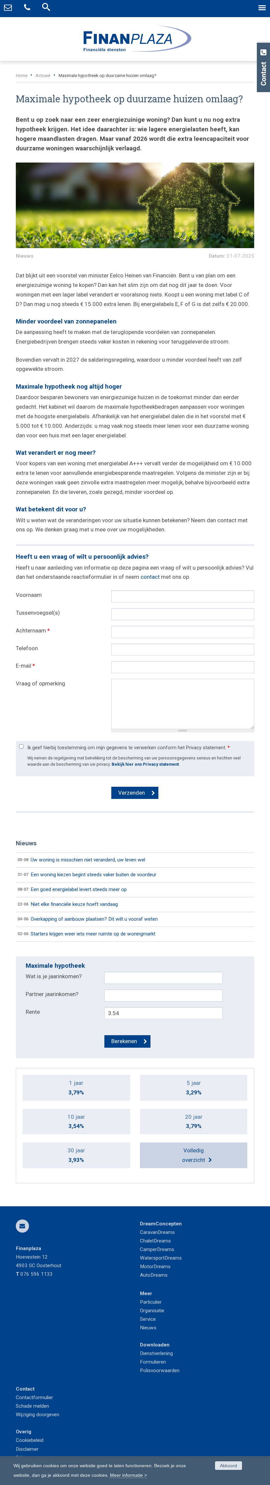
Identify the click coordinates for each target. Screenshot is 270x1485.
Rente (33, 1012)
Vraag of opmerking (40, 683)
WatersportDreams (161, 1258)
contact (150, 577)
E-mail (25, 665)
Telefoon (27, 648)
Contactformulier (34, 1397)
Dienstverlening (156, 1353)
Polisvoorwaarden (159, 1370)
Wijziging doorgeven (37, 1415)
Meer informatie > (128, 1475)
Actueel (43, 75)
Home (21, 75)
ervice (149, 1319)
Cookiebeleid (29, 1440)
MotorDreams (155, 1266)
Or (142, 1311)
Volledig (193, 1155)
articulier (152, 1302)
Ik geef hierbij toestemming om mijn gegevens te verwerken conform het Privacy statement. (128, 748)
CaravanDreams (157, 1232)
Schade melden (32, 1406)
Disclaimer (27, 1449)
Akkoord (228, 1465)
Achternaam (33, 630)
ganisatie (154, 1311)
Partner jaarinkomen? (52, 994)
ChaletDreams (155, 1241)
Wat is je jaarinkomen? (54, 976)
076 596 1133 (36, 1274)
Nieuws (148, 1328)
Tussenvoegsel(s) (38, 612)
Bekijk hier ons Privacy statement (145, 764)
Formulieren (153, 1362)
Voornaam (29, 595)
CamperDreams (157, 1249)
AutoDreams (154, 1275)
